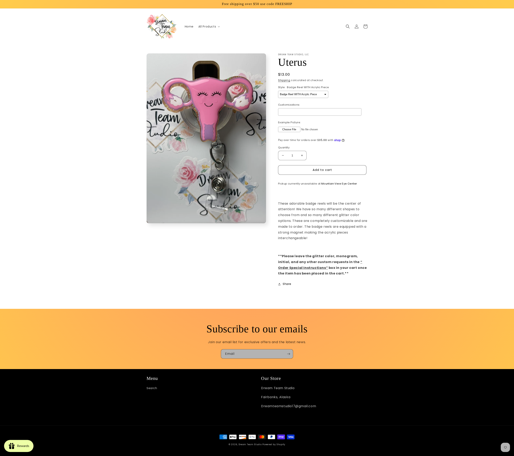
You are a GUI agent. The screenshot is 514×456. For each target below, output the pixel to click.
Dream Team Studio (250, 444)
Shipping (284, 80)
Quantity (284, 147)
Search (152, 388)
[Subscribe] (288, 354)
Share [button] (287, 284)
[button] (208, 26)
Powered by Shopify (273, 444)
